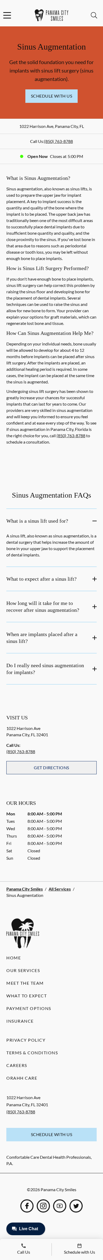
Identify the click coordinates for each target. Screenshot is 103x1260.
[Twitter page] (76, 1206)
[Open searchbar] (94, 15)
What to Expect (26, 995)
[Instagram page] (43, 1206)
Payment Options (28, 1008)
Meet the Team (25, 982)
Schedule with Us (51, 95)
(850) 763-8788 (58, 141)
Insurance (20, 1020)
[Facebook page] (27, 1206)
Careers (16, 1065)
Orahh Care (21, 1077)
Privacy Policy (25, 1039)
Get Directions (51, 767)
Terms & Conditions (32, 1052)
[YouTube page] (59, 1206)
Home (13, 957)
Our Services (23, 970)
